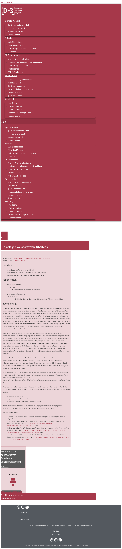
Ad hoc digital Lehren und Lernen (22, 48)
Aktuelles (9, 38)
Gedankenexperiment (31, 258)
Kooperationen (14, 116)
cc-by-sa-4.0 (61, 525)
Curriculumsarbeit (15, 31)
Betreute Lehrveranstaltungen (20, 89)
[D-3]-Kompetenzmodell (18, 25)
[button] (48, 121)
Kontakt (24, 512)
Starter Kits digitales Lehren (20, 79)
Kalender (12, 52)
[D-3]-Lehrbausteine (16, 86)
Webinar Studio (14, 83)
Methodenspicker (15, 69)
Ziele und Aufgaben (16, 109)
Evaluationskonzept (16, 28)
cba (56, 540)
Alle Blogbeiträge (15, 42)
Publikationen (14, 34)
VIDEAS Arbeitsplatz (17, 72)
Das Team (12, 103)
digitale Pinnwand (20, 260)
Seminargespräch (44, 258)
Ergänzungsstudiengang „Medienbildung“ (25, 62)
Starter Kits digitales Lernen (20, 59)
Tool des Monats (15, 45)
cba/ (24, 507)
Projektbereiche (15, 106)
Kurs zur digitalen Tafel (18, 65)
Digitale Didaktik (12, 21)
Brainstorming (18, 258)
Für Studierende (12, 55)
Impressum (24, 519)
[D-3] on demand (15, 96)
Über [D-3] (9, 99)
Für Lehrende (11, 75)
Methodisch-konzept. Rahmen (21, 113)
